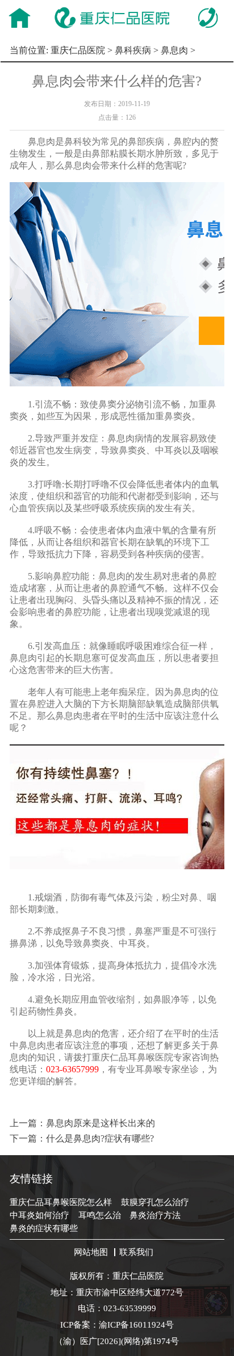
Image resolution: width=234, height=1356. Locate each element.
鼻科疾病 (133, 50)
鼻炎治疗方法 (155, 1215)
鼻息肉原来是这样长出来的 (100, 1123)
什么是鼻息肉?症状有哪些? (100, 1138)
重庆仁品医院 (78, 50)
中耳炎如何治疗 (39, 1215)
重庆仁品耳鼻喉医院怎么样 (61, 1202)
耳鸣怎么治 (99, 1215)
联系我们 (136, 1252)
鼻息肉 (174, 50)
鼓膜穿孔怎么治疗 (155, 1202)
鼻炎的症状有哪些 (44, 1228)
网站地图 (91, 1252)
